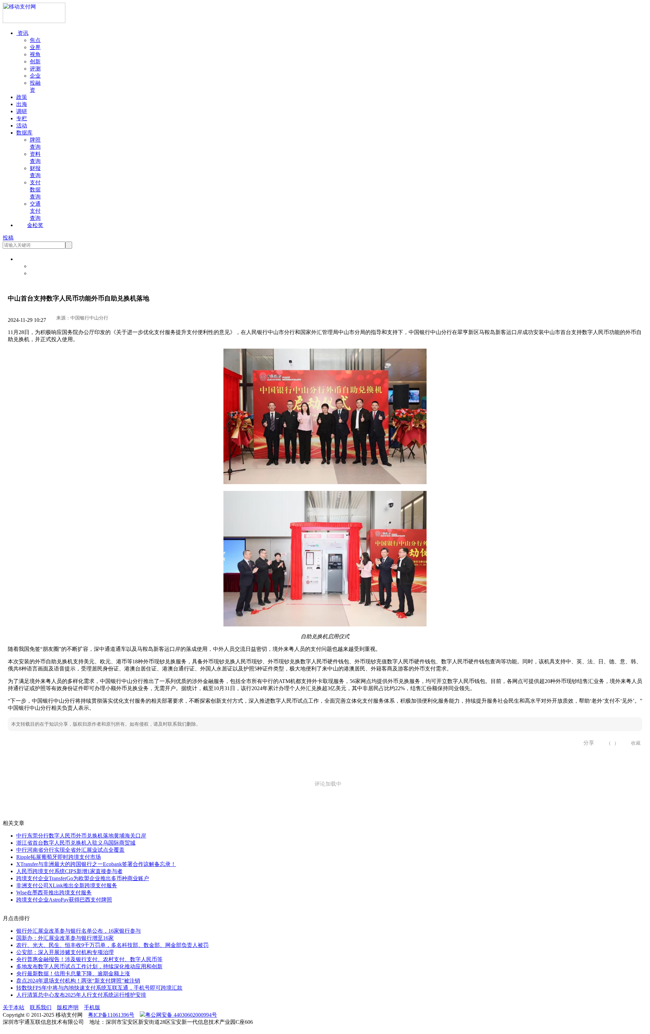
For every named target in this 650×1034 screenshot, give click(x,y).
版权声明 (68, 1007)
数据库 (24, 133)
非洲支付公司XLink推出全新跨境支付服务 (66, 885)
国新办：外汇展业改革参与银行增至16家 (65, 938)
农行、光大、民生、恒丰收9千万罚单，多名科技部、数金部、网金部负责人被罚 (112, 945)
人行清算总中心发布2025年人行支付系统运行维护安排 (81, 995)
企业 (35, 76)
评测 (35, 68)
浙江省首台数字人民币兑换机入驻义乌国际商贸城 (75, 843)
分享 (586, 743)
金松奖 (35, 225)
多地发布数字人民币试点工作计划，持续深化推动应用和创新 (89, 966)
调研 (21, 111)
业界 (35, 47)
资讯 (22, 33)
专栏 (21, 118)
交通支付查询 (35, 211)
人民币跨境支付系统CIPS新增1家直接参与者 (69, 871)
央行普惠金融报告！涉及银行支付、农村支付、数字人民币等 (89, 959)
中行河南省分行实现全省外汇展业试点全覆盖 (70, 850)
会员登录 (40, 266)
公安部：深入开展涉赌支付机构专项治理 (65, 952)
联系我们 (40, 1007)
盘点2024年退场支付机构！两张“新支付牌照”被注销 (78, 981)
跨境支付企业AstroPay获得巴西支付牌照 (64, 900)
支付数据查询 (35, 190)
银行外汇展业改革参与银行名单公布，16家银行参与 (78, 931)
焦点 (35, 40)
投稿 (8, 238)
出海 (21, 104)
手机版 (92, 1007)
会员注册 (40, 273)
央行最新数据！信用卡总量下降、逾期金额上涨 (73, 973)
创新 (35, 61)
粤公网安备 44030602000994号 (181, 1015)
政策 (21, 97)
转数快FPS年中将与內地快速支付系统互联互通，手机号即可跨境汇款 (99, 988)
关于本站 (13, 1007)
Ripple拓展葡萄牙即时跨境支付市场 (58, 857)
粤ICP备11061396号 (111, 1015)
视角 (35, 54)
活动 (21, 125)
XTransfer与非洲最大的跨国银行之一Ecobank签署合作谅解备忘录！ (96, 864)
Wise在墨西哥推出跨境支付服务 (54, 892)
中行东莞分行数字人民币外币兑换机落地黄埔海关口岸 (81, 836)
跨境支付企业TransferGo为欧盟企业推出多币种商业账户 (82, 878)
